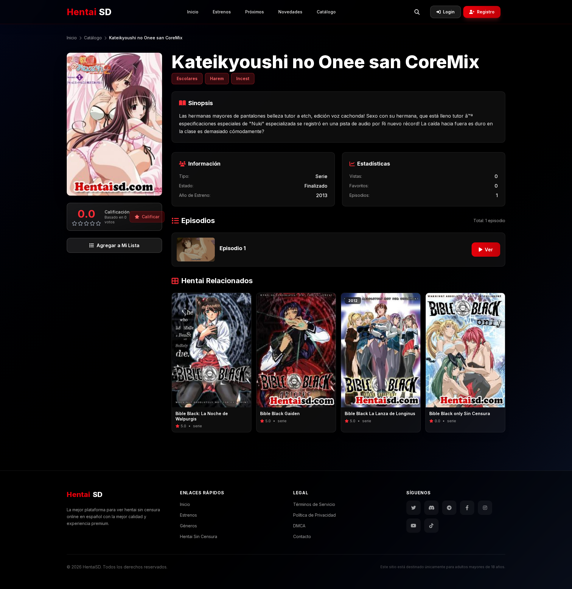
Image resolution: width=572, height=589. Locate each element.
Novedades (290, 11)
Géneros (188, 525)
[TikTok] (431, 525)
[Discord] (431, 508)
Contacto (302, 536)
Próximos (254, 11)
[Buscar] (417, 12)
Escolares (187, 78)
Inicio (192, 11)
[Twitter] (413, 508)
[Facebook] (467, 508)
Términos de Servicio (314, 504)
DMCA (299, 525)
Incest (242, 78)
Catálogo (326, 11)
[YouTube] (413, 525)
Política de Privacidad (314, 515)
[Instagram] (485, 508)
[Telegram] (449, 508)
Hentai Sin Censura (198, 536)
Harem (217, 78)
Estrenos (222, 11)
